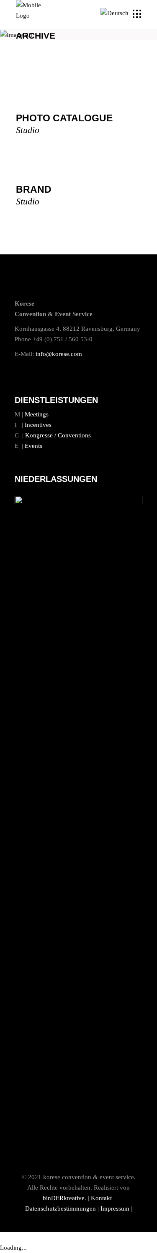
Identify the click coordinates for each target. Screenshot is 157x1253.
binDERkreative (64, 1198)
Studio (27, 130)
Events (33, 445)
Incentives (38, 424)
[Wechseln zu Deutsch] (115, 13)
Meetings (37, 414)
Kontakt (101, 1198)
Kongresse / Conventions (58, 435)
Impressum (114, 1208)
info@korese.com (59, 354)
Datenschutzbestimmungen (60, 1208)
